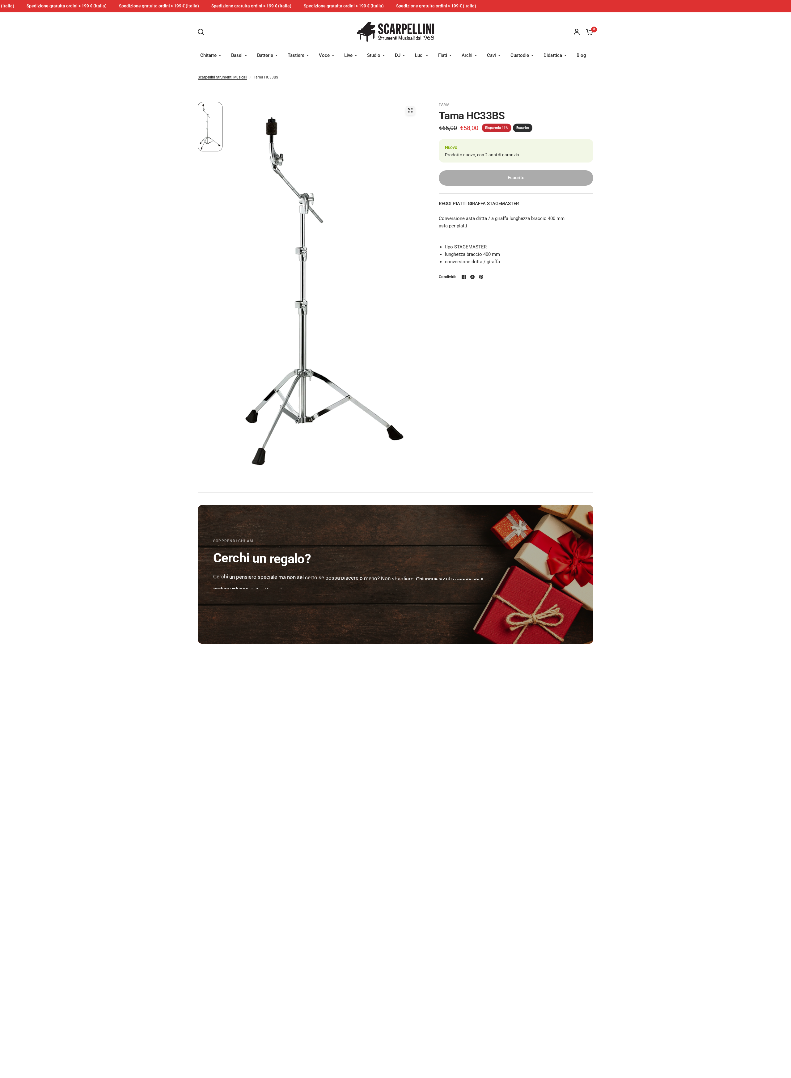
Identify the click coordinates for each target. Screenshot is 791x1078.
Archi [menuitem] (467, 55)
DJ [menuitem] (397, 55)
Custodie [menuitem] (519, 55)
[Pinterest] (481, 277)
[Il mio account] (577, 32)
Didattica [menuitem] (553, 55)
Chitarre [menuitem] (208, 55)
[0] (588, 32)
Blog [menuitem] (581, 55)
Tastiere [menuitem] (296, 55)
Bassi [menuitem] (237, 55)
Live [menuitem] (348, 55)
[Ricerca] (202, 32)
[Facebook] (463, 277)
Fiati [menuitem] (442, 55)
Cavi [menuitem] (491, 55)
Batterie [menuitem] (265, 55)
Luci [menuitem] (419, 55)
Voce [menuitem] (324, 55)
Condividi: (447, 277)
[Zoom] (410, 110)
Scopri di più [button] (235, 603)
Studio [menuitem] (373, 55)
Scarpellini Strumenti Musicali (222, 77)
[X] (472, 277)
